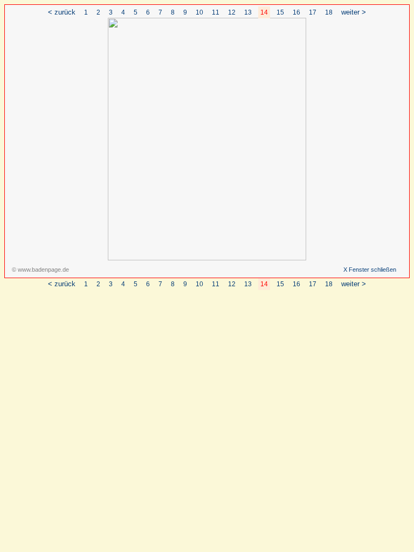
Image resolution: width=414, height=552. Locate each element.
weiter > (353, 12)
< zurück (61, 12)
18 (329, 12)
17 (312, 12)
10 (199, 12)
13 (248, 12)
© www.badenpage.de (40, 269)
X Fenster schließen (369, 269)
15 (280, 12)
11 (215, 12)
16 (296, 12)
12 (232, 12)
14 (264, 12)
